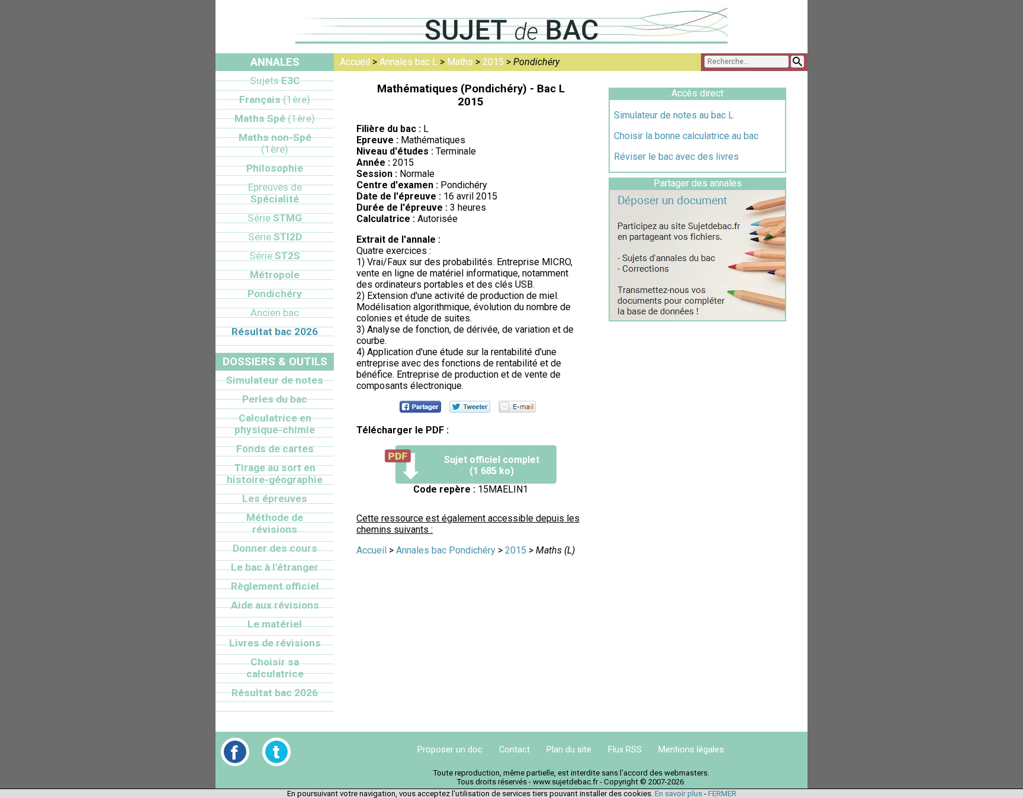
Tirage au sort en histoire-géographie (275, 473)
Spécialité (275, 193)
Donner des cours (275, 548)
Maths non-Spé (275, 143)
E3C (275, 80)
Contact (514, 749)
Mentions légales (691, 749)
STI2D (275, 237)
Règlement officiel (275, 586)
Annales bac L (408, 61)
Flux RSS (625, 749)
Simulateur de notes (274, 380)
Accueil (355, 61)
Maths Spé (274, 118)
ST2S (274, 256)
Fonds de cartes (275, 449)
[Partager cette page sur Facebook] (420, 407)
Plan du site (568, 749)
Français (274, 99)
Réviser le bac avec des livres (676, 156)
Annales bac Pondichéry (446, 550)
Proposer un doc (449, 749)
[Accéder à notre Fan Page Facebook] (235, 752)
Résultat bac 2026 (274, 331)
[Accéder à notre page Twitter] (276, 752)
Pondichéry (274, 294)
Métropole (275, 275)
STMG (274, 218)
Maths (460, 61)
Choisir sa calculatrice (275, 668)
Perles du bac (274, 399)
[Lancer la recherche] (797, 61)
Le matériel (274, 624)
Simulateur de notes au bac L (674, 115)
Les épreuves (274, 498)
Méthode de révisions (274, 523)
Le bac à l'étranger (275, 567)
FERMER (722, 793)
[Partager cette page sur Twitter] (469, 407)
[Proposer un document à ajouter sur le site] (697, 317)
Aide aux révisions (275, 605)
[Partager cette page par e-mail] (517, 407)
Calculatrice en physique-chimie (274, 424)
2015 (493, 61)
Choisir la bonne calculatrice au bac (686, 135)
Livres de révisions (275, 643)
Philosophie (274, 168)
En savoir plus (678, 793)
